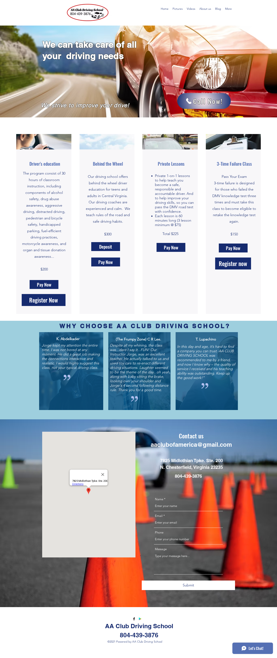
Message (161, 549)
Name (159, 499)
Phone (159, 532)
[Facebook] (134, 619)
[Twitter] (140, 619)
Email (159, 515)
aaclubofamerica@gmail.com (191, 444)
